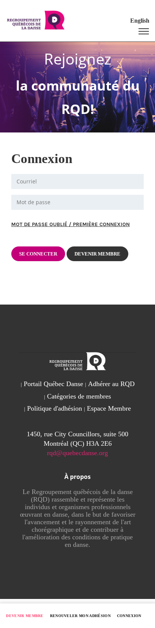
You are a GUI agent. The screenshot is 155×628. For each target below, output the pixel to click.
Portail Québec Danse (53, 384)
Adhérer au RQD (111, 384)
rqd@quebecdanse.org (77, 453)
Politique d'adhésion (54, 408)
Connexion (129, 616)
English (139, 20)
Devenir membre (25, 616)
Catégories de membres (79, 396)
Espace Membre (109, 408)
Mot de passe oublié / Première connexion (70, 224)
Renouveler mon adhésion (80, 616)
